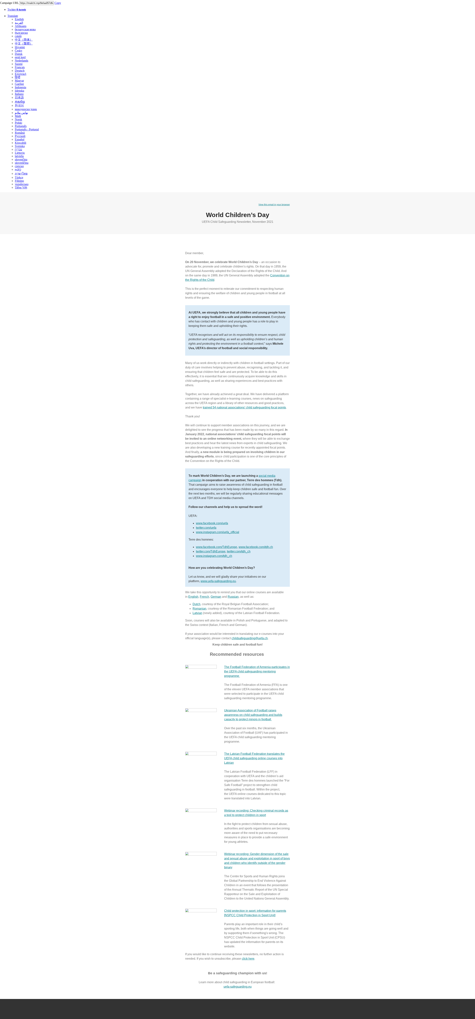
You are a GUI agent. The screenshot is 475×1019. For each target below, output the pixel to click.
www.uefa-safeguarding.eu (218, 581)
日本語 (19, 97)
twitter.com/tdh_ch (238, 551)
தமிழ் (18, 169)
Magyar (19, 80)
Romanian (199, 608)
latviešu (19, 156)
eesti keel (20, 57)
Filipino (19, 180)
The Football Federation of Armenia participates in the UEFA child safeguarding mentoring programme (257, 671)
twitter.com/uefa (206, 527)
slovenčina (21, 159)
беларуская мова (25, 29)
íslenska (19, 90)
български (21, 32)
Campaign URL (9, 2)
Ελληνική (20, 74)
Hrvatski (20, 47)
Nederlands (21, 60)
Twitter (16, 9)
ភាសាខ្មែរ (20, 101)
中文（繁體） (24, 43)
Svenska (20, 146)
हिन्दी (17, 77)
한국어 (19, 105)
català (18, 36)
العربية (19, 22)
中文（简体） (24, 39)
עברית (18, 149)
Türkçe (19, 177)
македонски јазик (26, 109)
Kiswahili (20, 142)
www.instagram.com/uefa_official (217, 532)
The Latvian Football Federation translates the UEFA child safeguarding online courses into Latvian (254, 758)
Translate (12, 15)
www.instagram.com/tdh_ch (214, 555)
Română (20, 132)
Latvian (197, 613)
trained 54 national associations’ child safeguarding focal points (244, 407)
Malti (18, 116)
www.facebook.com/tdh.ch (256, 547)
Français (20, 67)
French (204, 596)
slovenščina (21, 162)
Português (21, 126)
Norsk (18, 119)
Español (19, 139)
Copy (58, 2)
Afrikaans (20, 26)
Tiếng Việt (21, 187)
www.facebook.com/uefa (212, 523)
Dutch (196, 604)
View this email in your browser (274, 204)
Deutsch (19, 70)
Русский (20, 136)
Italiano (19, 94)
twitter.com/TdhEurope (210, 551)
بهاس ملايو (21, 112)
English (19, 19)
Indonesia (20, 87)
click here (248, 958)
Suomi (18, 63)
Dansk (18, 53)
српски (19, 166)
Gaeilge (19, 84)
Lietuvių (20, 152)
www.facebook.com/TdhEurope (216, 547)
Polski (18, 122)
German (216, 596)
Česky (18, 50)
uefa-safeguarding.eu (238, 986)
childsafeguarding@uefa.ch (250, 638)
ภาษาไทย (21, 173)
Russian (233, 596)
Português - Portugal (27, 129)
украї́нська (21, 184)
